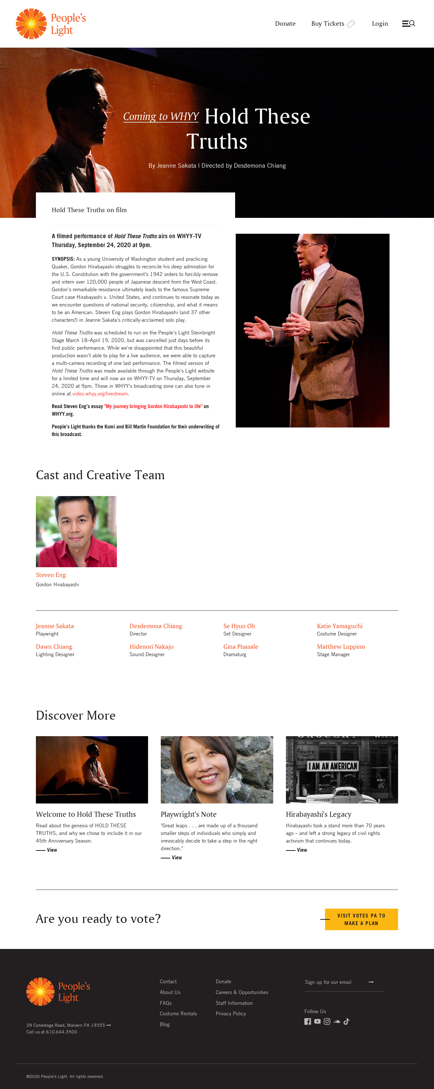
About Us (170, 992)
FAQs (166, 1003)
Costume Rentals (178, 1013)
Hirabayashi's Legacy (318, 815)
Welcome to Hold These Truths (86, 815)
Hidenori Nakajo (151, 647)
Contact (168, 981)
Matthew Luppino (341, 647)
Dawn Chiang (54, 647)
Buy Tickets (327, 23)
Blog (165, 1024)
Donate (285, 23)
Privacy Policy (231, 1013)
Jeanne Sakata (55, 626)
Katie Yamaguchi (340, 626)
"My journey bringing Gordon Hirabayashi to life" (153, 406)
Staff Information (234, 1003)
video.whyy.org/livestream (100, 393)
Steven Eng (51, 575)
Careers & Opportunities (242, 992)
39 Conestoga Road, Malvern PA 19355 (66, 1025)
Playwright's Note (189, 815)
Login (380, 23)
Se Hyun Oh (239, 626)
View (52, 850)
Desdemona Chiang (156, 626)
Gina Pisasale (240, 647)
